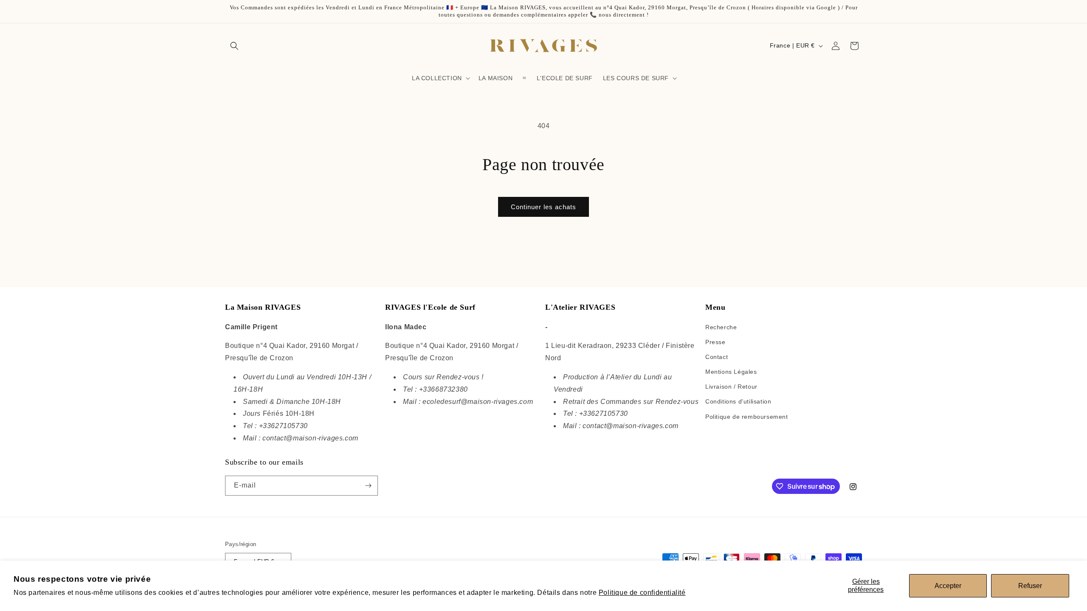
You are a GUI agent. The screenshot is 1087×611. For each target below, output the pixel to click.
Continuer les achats (543, 206)
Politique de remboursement (746, 416)
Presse (715, 342)
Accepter (948, 585)
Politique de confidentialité (642, 592)
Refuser (1030, 585)
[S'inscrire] (368, 486)
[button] (234, 45)
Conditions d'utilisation (738, 401)
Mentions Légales (731, 371)
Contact (716, 356)
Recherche (721, 327)
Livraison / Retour (731, 386)
